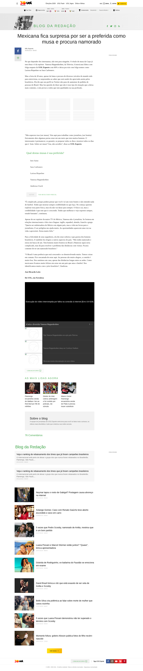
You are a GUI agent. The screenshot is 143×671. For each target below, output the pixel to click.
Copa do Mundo (103, 10)
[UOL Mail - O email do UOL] (106, 3)
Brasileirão (93, 10)
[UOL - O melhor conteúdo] (26, 3)
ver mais (53, 651)
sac (101, 3)
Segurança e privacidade (90, 667)
